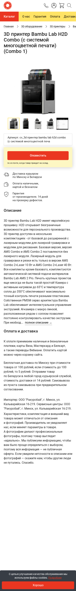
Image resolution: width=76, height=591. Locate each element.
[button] (69, 69)
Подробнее (55, 577)
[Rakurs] (8, 5)
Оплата (55, 16)
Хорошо (38, 585)
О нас (26, 16)
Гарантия (40, 16)
